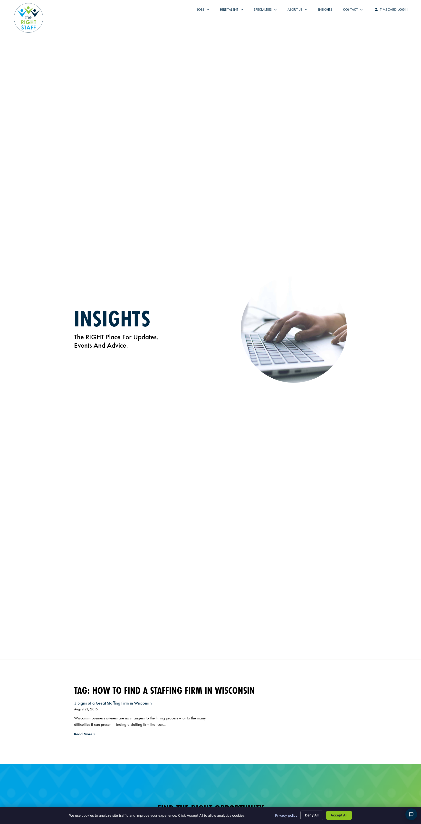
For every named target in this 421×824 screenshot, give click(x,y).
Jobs (204, 10)
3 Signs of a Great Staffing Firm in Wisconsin (113, 703)
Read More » (84, 734)
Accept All (339, 815)
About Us (299, 10)
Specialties (267, 10)
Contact (355, 10)
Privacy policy (286, 815)
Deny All (312, 815)
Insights (327, 10)
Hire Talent (234, 10)
